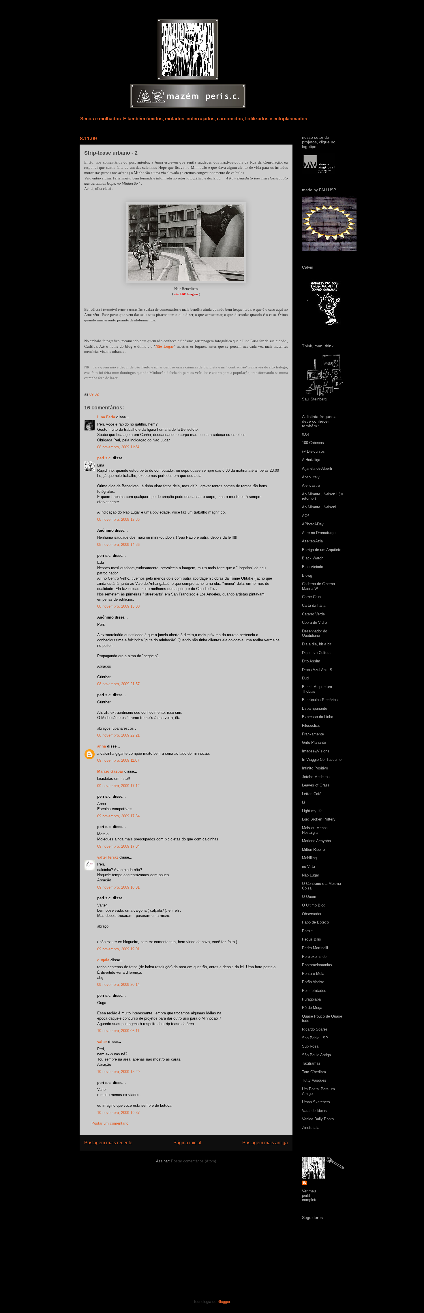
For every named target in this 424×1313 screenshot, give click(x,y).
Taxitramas (311, 1063)
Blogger (223, 1301)
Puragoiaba (311, 999)
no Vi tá (308, 866)
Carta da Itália (313, 605)
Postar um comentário (109, 1123)
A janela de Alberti (317, 468)
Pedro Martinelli (315, 948)
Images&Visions (315, 751)
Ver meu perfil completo (309, 1195)
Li (303, 802)
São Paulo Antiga (316, 1055)
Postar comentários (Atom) (193, 1161)
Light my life (312, 811)
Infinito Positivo (315, 768)
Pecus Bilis (311, 939)
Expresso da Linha (317, 717)
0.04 (305, 434)
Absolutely (311, 477)
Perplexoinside (314, 956)
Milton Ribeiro (313, 849)
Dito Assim (311, 661)
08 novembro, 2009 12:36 (118, 519)
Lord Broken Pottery (318, 819)
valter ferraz (107, 857)
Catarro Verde (313, 614)
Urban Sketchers (316, 1102)
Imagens (192, 294)
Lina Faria (106, 417)
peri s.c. (104, 458)
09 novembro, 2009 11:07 (118, 760)
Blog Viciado (312, 567)
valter (102, 1041)
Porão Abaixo (313, 982)
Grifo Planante (314, 742)
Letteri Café (311, 794)
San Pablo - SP (315, 1038)
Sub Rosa (310, 1046)
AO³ (305, 516)
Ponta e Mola (313, 973)
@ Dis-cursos (313, 451)
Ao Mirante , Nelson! (319, 507)
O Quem (309, 896)
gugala (103, 960)
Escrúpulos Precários (320, 700)
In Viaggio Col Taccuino (322, 759)
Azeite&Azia (312, 541)
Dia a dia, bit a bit (316, 644)
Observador (311, 914)
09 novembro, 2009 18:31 (118, 887)
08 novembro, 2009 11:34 (118, 447)
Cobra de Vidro (314, 622)
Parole (307, 931)
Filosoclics (311, 725)
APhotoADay (313, 524)
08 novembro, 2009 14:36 (118, 544)
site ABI (179, 294)
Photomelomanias (317, 965)
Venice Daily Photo (318, 1119)
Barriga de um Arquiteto (321, 550)
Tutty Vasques (314, 1080)
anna (101, 746)
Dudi (305, 678)
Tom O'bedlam (314, 1072)
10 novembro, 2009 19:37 (118, 1112)
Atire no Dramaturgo (318, 533)
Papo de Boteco (315, 922)
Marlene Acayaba (316, 841)
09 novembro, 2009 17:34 (118, 816)
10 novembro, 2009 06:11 (118, 1031)
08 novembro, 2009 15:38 (118, 606)
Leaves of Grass (316, 785)
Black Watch (312, 558)
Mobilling (309, 858)
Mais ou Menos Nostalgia (315, 830)
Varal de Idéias (314, 1110)
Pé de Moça (312, 1007)
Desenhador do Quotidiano (314, 633)
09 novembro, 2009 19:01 (118, 949)
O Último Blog (313, 905)
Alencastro (311, 485)
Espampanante (314, 708)
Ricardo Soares (315, 1029)
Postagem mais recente (108, 1142)
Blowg (307, 575)
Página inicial (187, 1142)
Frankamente (313, 734)
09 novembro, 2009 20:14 (118, 984)
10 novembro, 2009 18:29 (118, 1071)
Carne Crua (311, 597)
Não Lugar (164, 346)
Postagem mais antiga (265, 1142)
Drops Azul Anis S (317, 670)
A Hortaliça (311, 460)
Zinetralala (310, 1127)
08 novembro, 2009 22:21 (118, 735)
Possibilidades (314, 990)
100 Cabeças (313, 443)
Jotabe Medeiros (316, 777)
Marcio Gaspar (110, 771)
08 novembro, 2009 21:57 (118, 684)
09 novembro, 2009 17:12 (118, 786)
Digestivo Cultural (316, 653)
